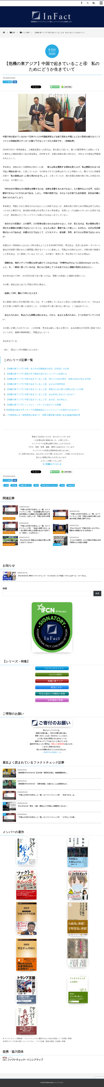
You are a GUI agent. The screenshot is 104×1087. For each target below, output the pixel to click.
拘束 (36, 485)
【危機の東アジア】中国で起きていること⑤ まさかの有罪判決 (35, 384)
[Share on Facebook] (81, 3)
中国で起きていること (49, 485)
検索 (5, 588)
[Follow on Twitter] (87, 3)
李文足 (14, 485)
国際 (14, 82)
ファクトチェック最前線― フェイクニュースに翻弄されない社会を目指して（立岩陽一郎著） (38, 1038)
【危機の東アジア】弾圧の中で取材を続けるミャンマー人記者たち (37, 374)
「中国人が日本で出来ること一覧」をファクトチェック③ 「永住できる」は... (46, 795)
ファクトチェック (9, 518)
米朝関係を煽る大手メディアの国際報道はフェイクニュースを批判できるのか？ (42, 410)
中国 (62, 485)
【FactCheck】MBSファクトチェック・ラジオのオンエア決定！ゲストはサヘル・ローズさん (51, 576)
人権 (6, 485)
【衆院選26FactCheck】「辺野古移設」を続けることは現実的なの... (42, 784)
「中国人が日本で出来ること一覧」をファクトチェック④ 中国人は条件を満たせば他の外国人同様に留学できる (84, 516)
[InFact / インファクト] (51, 19)
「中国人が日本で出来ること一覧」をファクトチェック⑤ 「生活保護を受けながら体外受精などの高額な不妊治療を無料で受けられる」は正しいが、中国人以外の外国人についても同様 (26, 514)
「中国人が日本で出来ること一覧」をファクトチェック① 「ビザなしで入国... (46, 817)
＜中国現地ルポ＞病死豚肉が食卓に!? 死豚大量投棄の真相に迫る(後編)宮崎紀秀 (43, 415)
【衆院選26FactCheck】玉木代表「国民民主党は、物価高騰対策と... (42, 773)
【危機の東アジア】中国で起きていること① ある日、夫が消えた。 (37, 399)
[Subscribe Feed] (93, 3)
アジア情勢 (7, 82)
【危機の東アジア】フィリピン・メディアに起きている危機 (33, 404)
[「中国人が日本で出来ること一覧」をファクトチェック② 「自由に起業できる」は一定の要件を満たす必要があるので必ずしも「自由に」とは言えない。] (10, 530)
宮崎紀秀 (71, 485)
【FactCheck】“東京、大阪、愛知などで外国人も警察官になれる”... (42, 806)
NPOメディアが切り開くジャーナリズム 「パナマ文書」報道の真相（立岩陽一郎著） (35, 1041)
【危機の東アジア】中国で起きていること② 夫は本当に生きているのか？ (40, 394)
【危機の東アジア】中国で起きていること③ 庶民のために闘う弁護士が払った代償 (44, 389)
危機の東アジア (25, 485)
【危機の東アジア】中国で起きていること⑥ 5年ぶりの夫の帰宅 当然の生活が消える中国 (48, 379)
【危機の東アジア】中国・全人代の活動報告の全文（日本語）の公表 (37, 368)
